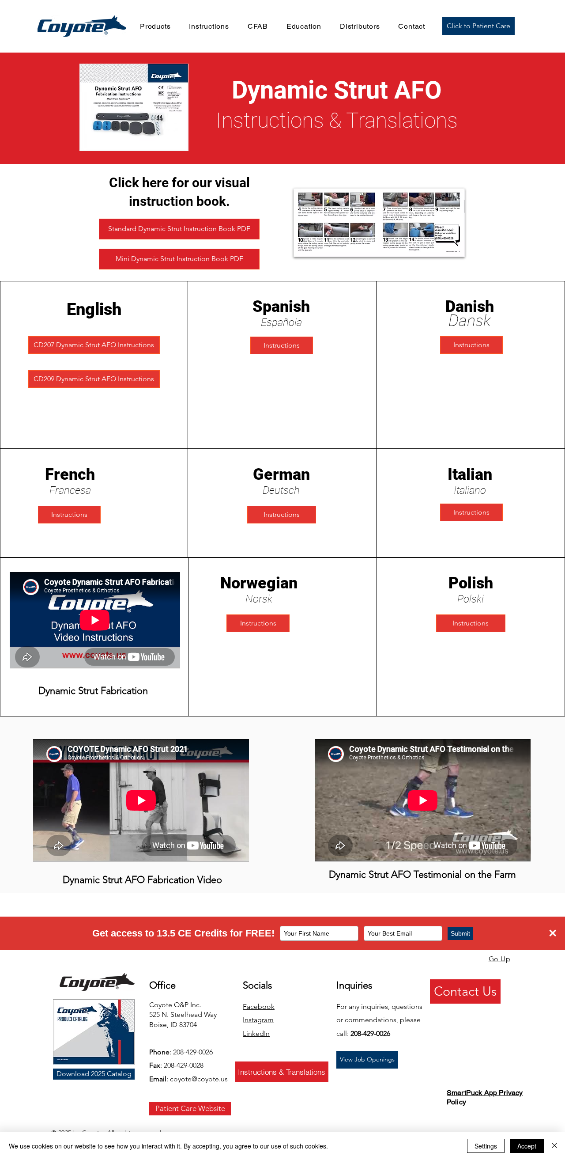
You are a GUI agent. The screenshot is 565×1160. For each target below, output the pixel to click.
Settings (486, 1145)
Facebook (259, 1006)
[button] (155, 26)
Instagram (258, 1020)
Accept (526, 1145)
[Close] (554, 1146)
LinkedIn (256, 1033)
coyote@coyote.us (199, 1079)
